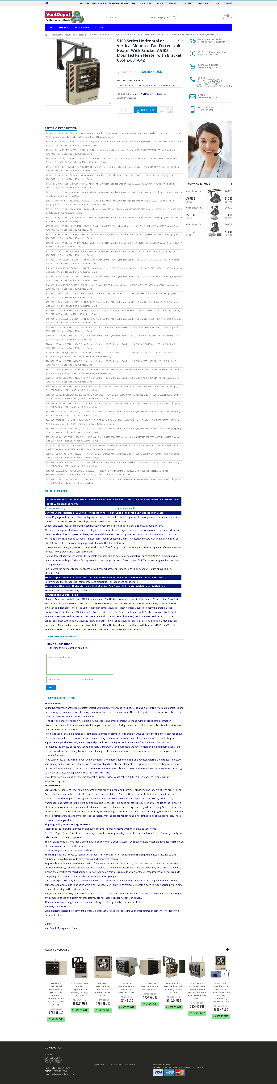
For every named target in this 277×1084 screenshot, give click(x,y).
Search (174, 17)
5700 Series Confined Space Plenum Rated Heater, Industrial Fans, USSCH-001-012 (197, 991)
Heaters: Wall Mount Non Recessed (68, 34)
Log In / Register (224, 3)
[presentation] (228, 184)
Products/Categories (168, 3)
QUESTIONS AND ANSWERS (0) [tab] (63, 636)
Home (46, 35)
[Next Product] (182, 40)
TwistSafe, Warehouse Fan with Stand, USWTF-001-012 (126, 988)
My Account (146, 3)
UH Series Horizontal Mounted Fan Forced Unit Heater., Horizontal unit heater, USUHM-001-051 (56, 994)
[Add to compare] (169, 109)
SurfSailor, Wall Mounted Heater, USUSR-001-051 (150, 986)
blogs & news (204, 3)
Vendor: (121, 97)
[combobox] (149, 85)
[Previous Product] (179, 40)
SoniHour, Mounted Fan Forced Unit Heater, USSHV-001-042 (103, 989)
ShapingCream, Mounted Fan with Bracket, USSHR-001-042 (173, 988)
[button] (227, 949)
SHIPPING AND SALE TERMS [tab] (61, 698)
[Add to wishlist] (161, 109)
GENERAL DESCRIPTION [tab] (56, 491)
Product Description (130, 80)
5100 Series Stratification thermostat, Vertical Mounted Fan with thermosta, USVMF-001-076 (221, 992)
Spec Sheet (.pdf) (126, 508)
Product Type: (124, 93)
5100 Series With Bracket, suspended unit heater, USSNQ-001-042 (79, 989)
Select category (158, 17)
